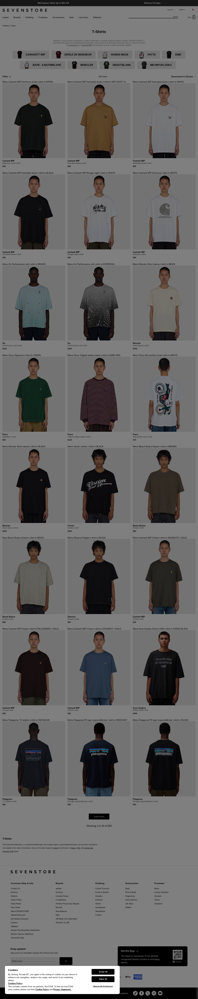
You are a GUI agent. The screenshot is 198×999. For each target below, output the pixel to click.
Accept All (103, 972)
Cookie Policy (42, 989)
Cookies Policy (15, 983)
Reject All (103, 979)
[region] (62, 980)
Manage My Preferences (103, 986)
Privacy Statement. (62, 989)
